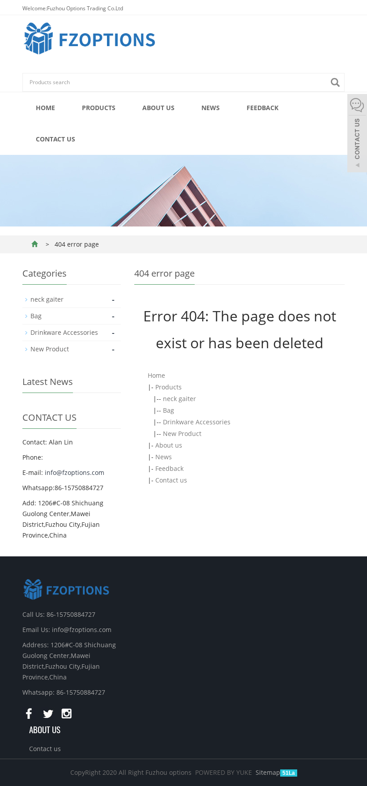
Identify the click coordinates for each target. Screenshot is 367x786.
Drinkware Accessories (196, 422)
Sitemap (268, 772)
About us (158, 107)
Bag (168, 410)
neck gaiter (179, 398)
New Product (182, 433)
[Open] (357, 134)
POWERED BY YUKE (224, 772)
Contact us (55, 139)
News (210, 107)
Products (98, 107)
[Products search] (337, 83)
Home (45, 107)
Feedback (262, 107)
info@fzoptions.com (74, 472)
